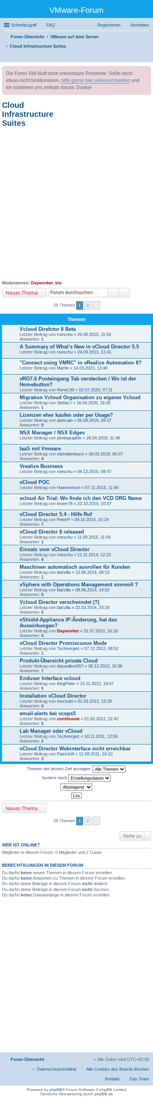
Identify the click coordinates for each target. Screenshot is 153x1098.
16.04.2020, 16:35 (93, 402)
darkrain (65, 420)
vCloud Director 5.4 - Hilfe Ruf (56, 514)
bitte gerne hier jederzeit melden (95, 80)
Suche (113, 292)
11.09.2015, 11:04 (94, 537)
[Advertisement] (76, 204)
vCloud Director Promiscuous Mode (63, 643)
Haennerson (68, 487)
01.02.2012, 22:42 (101, 718)
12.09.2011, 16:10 (96, 754)
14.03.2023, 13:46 (90, 368)
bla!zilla (64, 572)
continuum (68, 718)
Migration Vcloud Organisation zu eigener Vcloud (80, 397)
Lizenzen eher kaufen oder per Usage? (66, 415)
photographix (69, 438)
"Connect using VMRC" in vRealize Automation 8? (81, 363)
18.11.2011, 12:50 (101, 736)
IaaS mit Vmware (40, 449)
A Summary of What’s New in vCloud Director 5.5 (79, 347)
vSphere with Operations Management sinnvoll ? (79, 584)
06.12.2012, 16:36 (105, 666)
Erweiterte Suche (124, 292)
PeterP (63, 519)
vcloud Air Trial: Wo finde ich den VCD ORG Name (81, 498)
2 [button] (88, 305)
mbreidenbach (70, 454)
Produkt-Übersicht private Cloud (59, 661)
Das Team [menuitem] (139, 1079)
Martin (63, 368)
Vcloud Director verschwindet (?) (59, 602)
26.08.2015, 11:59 (94, 334)
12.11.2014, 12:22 (94, 554)
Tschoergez (68, 648)
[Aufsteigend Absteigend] (76, 787)
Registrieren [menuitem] (108, 25)
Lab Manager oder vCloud (51, 731)
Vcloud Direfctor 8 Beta (48, 329)
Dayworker (42, 282)
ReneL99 (65, 389)
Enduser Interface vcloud (50, 678)
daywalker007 (70, 666)
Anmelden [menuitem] (139, 25)
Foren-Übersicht (27, 1059)
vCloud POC (34, 482)
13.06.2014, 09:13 (92, 572)
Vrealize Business (41, 466)
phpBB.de (104, 1094)
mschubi (65, 701)
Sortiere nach (55, 777)
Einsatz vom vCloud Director (54, 549)
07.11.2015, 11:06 (101, 487)
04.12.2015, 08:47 (94, 471)
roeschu (65, 334)
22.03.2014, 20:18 (92, 607)
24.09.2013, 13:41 (94, 352)
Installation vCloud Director (53, 696)
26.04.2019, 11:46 (103, 438)
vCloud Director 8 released (52, 532)
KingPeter (66, 683)
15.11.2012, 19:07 (97, 683)
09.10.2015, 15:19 (92, 519)
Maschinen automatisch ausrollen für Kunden (75, 567)
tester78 (65, 503)
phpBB (55, 1089)
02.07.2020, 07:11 (96, 389)
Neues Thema (21, 292)
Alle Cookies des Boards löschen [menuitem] (117, 1069)
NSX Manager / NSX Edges (52, 433)
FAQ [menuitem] (50, 25)
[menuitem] (56, 1069)
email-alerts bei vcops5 (48, 713)
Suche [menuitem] (146, 57)
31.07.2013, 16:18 (101, 630)
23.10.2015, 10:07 (94, 503)
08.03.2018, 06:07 (106, 454)
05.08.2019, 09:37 (94, 420)
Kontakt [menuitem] (112, 1079)
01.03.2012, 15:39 (95, 701)
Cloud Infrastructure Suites (27, 114)
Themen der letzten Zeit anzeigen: (60, 768)
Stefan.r (64, 402)
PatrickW (65, 754)
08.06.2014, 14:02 (92, 589)
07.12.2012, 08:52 (101, 648)
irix (58, 282)
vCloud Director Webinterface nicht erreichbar (75, 749)
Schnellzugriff (23, 25)
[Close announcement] (144, 72)
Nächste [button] (96, 305)
